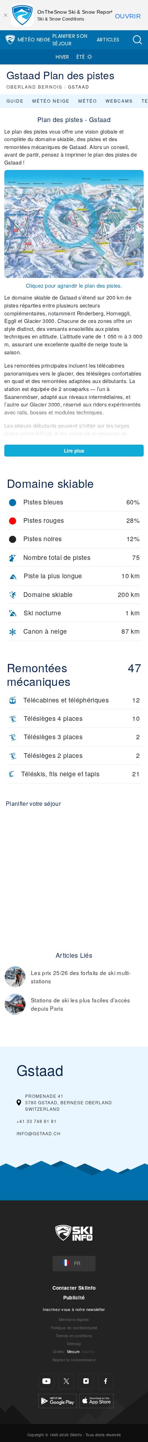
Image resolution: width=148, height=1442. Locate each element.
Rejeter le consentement (74, 1359)
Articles (108, 39)
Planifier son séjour (69, 39)
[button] (137, 39)
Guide (15, 101)
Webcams (119, 101)
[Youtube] (46, 1381)
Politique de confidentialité (74, 1327)
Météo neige (51, 101)
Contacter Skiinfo (74, 1287)
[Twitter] (66, 1381)
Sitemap (74, 1343)
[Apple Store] (96, 1400)
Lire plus (74, 450)
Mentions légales (74, 1319)
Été (81, 56)
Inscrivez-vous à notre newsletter (74, 1309)
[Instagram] (86, 1381)
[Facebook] (106, 1381)
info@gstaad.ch (39, 1133)
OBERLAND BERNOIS (34, 87)
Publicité (74, 1297)
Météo (87, 101)
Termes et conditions (74, 1335)
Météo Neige (34, 39)
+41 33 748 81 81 (37, 1121)
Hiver (62, 56)
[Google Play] (57, 1400)
